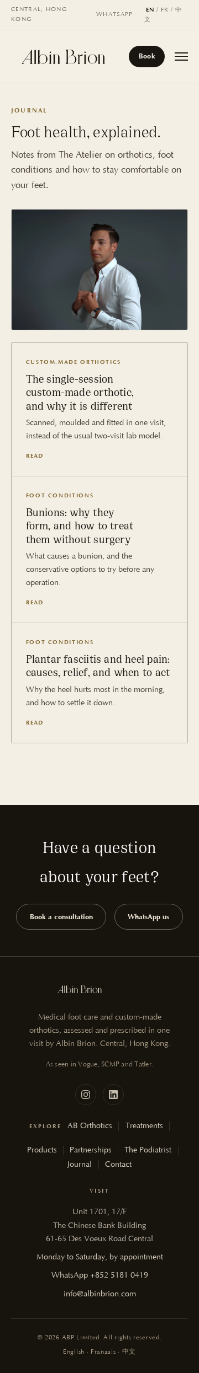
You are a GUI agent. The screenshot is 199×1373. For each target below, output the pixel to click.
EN (150, 9)
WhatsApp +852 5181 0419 (99, 1275)
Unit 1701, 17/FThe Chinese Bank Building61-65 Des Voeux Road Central (99, 1225)
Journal (79, 1164)
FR (165, 10)
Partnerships (91, 1150)
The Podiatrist (147, 1150)
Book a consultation (61, 917)
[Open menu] (181, 56)
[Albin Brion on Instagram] (85, 1094)
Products (42, 1150)
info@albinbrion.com (100, 1294)
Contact (118, 1164)
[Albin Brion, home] (63, 56)
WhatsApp (114, 14)
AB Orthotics (89, 1126)
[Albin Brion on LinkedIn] (113, 1094)
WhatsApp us (148, 917)
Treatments (144, 1126)
